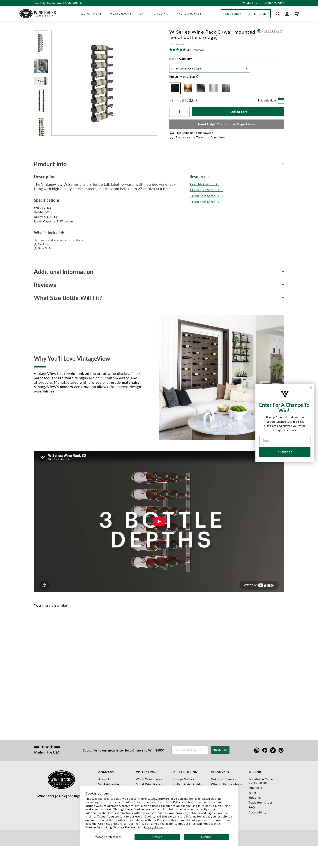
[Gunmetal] (48, 654)
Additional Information (63, 271)
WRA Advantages (110, 784)
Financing (255, 787)
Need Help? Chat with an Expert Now (227, 124)
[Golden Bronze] (42, 654)
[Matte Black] (36, 654)
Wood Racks (91, 13)
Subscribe (90, 750)
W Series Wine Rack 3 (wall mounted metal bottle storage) (41, 700)
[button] (277, 13)
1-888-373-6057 (273, 3)
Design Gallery (183, 779)
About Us (105, 779)
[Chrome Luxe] (54, 654)
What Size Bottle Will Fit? (68, 297)
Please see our (200, 137)
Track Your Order (260, 802)
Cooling (161, 13)
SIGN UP (220, 750)
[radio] (173, 88)
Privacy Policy (153, 827)
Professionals (189, 13)
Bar (143, 13)
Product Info (50, 164)
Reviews (45, 284)
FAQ (251, 807)
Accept (157, 837)
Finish (183, 76)
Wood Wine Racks (149, 779)
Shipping (254, 797)
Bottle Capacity (180, 58)
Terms (252, 792)
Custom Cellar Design (246, 14)
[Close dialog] (310, 387)
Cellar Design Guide (187, 784)
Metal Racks (121, 13)
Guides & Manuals (224, 779)
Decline (206, 837)
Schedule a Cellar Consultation (260, 781)
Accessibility (257, 812)
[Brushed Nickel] (60, 654)
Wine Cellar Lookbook (226, 784)
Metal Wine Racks (149, 784)
